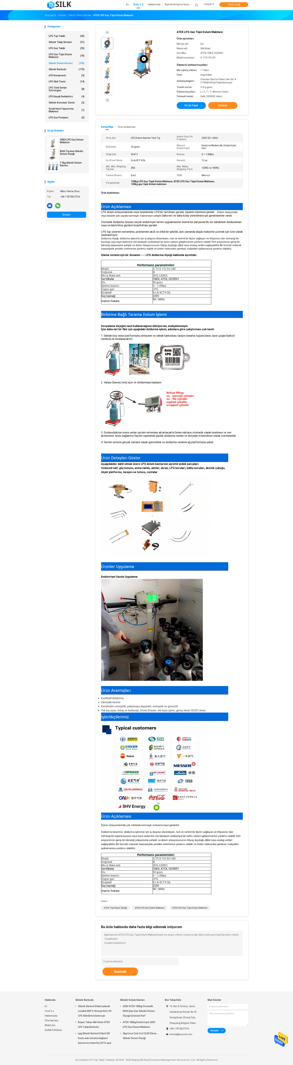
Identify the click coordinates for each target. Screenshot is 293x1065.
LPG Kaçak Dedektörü (66, 96)
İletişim (67, 214)
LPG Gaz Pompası (66, 117)
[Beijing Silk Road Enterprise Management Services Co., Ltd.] (60, 5)
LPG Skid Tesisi (66, 81)
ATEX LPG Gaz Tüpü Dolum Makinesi (189, 908)
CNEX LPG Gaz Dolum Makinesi (71, 141)
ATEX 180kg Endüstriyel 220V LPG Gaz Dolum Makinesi (139, 1024)
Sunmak (120, 972)
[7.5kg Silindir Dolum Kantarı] (52, 166)
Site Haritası (51, 1020)
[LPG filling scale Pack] (143, 59)
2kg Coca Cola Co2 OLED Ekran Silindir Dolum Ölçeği (140, 1036)
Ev (46, 1006)
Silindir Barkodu (66, 69)
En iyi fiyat (191, 105)
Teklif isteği (234, 4)
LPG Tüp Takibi (66, 36)
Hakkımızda (51, 1015)
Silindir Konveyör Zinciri (66, 102)
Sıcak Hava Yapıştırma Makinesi (66, 110)
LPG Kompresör (66, 75)
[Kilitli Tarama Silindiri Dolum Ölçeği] (52, 154)
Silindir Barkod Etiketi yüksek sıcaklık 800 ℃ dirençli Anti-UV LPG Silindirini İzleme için (94, 1011)
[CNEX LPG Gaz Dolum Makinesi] (52, 143)
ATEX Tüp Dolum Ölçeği (115, 908)
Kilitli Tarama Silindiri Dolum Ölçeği (71, 152)
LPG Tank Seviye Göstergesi (66, 89)
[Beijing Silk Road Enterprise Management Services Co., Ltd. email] (49, 205)
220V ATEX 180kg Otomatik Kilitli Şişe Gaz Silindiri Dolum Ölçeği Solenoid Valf (139, 1011)
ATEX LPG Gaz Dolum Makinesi (149, 908)
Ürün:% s (49, 1011)
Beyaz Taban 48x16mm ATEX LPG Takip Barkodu (94, 1024)
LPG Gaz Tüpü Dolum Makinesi (66, 55)
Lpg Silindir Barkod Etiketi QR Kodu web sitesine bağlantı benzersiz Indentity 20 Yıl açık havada (94, 1038)
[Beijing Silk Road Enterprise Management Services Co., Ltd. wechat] (58, 205)
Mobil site (50, 1025)
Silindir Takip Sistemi (66, 42)
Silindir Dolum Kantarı (66, 63)
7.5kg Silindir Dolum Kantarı (71, 164)
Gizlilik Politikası (53, 1030)
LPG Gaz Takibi (66, 48)
